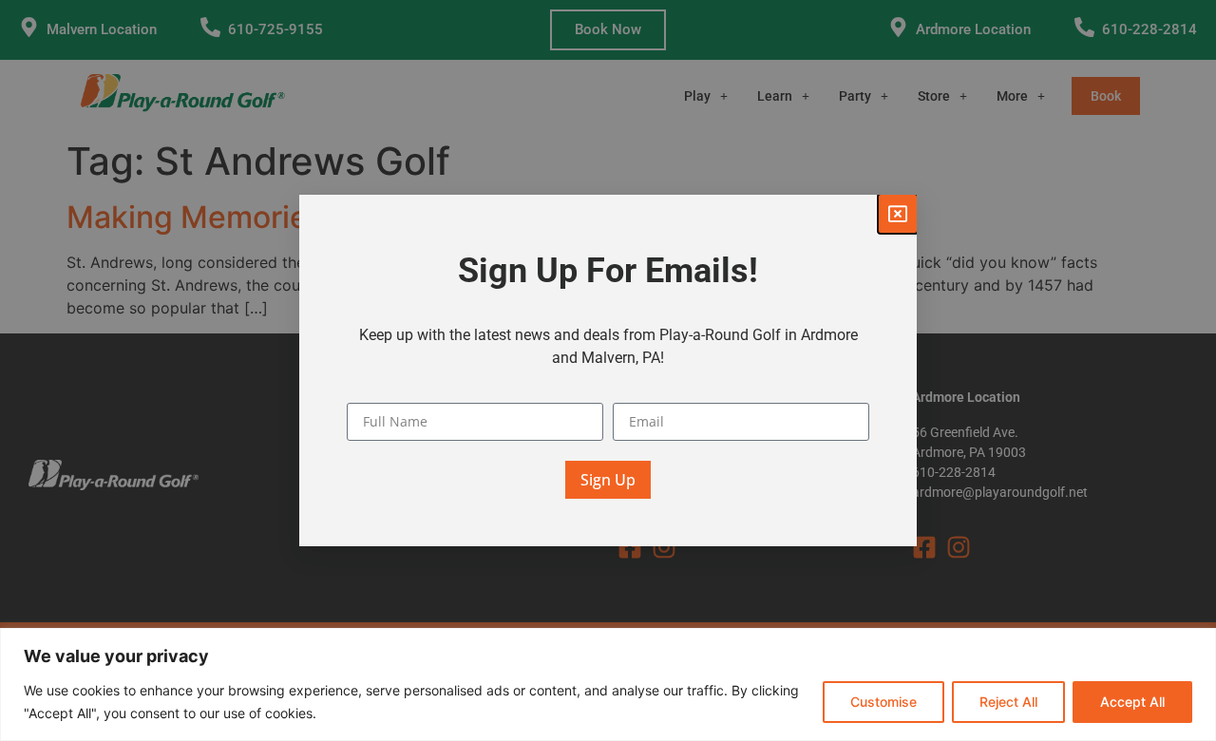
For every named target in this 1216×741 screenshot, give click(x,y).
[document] (608, 370)
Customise (883, 702)
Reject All (1008, 702)
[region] (608, 684)
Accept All (1132, 702)
